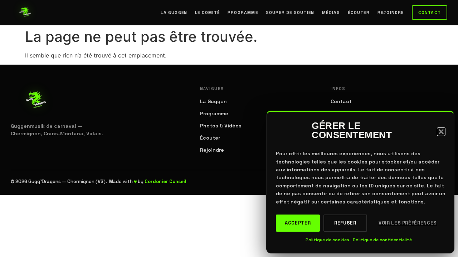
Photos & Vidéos (221, 125)
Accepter (298, 223)
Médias (331, 12)
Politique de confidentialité (382, 240)
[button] (441, 131)
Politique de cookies (327, 240)
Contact (429, 12)
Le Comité (207, 12)
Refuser (345, 223)
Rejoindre (390, 12)
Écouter (358, 12)
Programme (243, 12)
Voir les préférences (408, 223)
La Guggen (174, 12)
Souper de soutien (290, 12)
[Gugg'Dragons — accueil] (25, 12)
